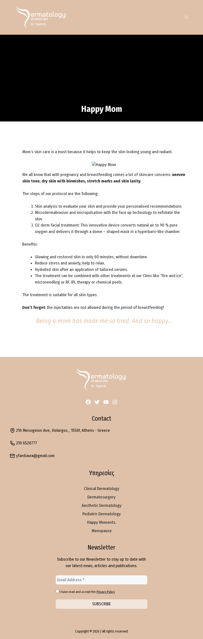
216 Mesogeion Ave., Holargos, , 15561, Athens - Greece (63, 430)
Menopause (102, 530)
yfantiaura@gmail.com (35, 455)
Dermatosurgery (101, 497)
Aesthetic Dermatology (102, 505)
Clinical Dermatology (101, 488)
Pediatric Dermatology (101, 514)
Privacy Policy (106, 592)
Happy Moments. (101, 522)
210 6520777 (26, 443)
